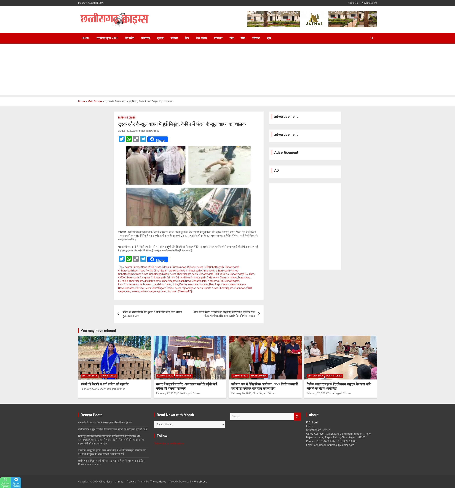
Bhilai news (154, 267)
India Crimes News (128, 284)
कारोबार (174, 38)
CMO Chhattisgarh (128, 277)
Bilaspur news (195, 267)
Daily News (213, 277)
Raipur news (174, 288)
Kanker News (186, 284)
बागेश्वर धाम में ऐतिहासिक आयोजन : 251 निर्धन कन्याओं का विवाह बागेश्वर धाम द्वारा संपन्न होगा (264, 386)
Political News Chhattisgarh (150, 288)
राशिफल (256, 38)
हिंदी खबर (172, 291)
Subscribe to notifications (169, 443)
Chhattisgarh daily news (162, 274)
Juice (175, 284)
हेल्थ (187, 38)
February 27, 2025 (91, 388)
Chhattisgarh (232, 267)
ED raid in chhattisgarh (130, 280)
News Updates (126, 288)
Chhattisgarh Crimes (147, 130)
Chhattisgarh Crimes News (133, 274)
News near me (238, 284)
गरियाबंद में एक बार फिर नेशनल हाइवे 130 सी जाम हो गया (105, 422)
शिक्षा (243, 38)
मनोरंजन (218, 38)
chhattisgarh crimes (227, 270)
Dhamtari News (228, 277)
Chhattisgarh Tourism (242, 274)
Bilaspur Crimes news (174, 267)
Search (297, 417)
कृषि (269, 38)
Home (86, 38)
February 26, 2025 (241, 393)
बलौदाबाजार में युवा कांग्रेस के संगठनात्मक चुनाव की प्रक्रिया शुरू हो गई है (112, 429)
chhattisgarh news (187, 274)
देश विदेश (129, 38)
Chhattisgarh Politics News (214, 274)
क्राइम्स (121, 291)
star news (239, 288)
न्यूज (159, 291)
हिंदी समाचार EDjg (185, 291)
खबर (128, 291)
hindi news (214, 280)
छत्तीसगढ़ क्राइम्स (148, 291)
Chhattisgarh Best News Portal (135, 270)
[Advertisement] (227, 70)
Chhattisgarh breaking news (169, 270)
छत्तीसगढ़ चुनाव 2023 (107, 38)
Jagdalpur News (162, 284)
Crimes (171, 277)
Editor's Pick (89, 375)
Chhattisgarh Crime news (200, 270)
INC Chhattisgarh (230, 280)
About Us (353, 3)
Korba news (201, 284)
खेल (232, 38)
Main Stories (127, 117)
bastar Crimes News (136, 267)
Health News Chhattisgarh (192, 280)
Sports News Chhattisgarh (218, 288)
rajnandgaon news (192, 288)
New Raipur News (219, 284)
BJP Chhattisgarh (214, 267)
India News (146, 284)
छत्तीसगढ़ (145, 38)
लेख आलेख (201, 38)
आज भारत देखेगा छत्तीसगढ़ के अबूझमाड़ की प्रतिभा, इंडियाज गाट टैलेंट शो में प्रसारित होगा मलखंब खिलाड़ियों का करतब (224, 313)
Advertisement (369, 3)
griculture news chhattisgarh (160, 280)
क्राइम (160, 38)
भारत (164, 291)
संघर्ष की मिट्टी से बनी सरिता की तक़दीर (105, 384)
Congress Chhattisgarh (153, 277)
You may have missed (98, 331)
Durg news (244, 277)
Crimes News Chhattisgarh (191, 277)
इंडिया (249, 288)
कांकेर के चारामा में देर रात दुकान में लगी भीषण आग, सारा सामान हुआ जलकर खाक (152, 313)
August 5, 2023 (126, 130)
